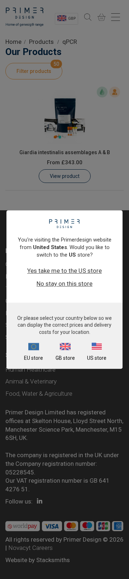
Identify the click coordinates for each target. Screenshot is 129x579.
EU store (33, 358)
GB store (65, 358)
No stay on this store (64, 283)
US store (96, 358)
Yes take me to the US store (64, 270)
